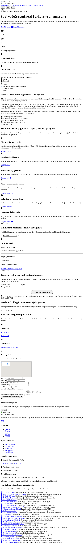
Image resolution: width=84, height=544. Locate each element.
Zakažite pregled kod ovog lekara (11, 269)
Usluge (14, 5)
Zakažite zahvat (6, 193)
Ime (2, 378)
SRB (3, 7)
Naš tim (19, 5)
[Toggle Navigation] (2, 10)
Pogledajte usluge (18, 27)
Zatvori (4, 410)
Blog (30, 5)
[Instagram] (3, 421)
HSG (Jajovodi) (10, 444)
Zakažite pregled (38, 5)
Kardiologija (9, 452)
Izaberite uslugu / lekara (8, 389)
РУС (12, 7)
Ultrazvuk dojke (10, 446)
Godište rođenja (6, 387)
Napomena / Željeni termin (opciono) (13, 395)
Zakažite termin (6, 27)
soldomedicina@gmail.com (9, 347)
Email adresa (5, 385)
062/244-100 (5, 336)
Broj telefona (5, 382)
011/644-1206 (5, 332)
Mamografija (9, 450)
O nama (8, 5)
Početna (3, 5)
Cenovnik (25, 5)
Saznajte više (5, 151)
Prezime (3, 380)
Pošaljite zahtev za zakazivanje (11, 396)
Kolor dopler (9, 448)
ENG (7, 7)
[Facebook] (1, 421)
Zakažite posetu (6, 221)
